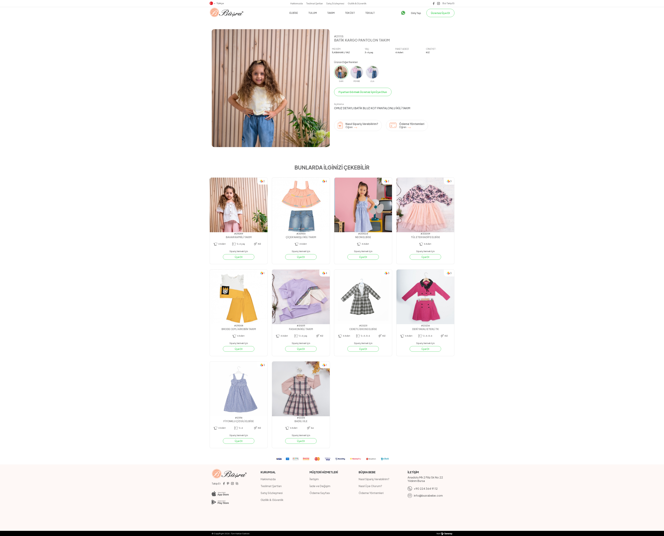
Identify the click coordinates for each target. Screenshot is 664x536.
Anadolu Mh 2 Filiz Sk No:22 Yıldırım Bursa (425, 479)
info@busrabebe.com (428, 495)
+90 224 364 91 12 (426, 488)
